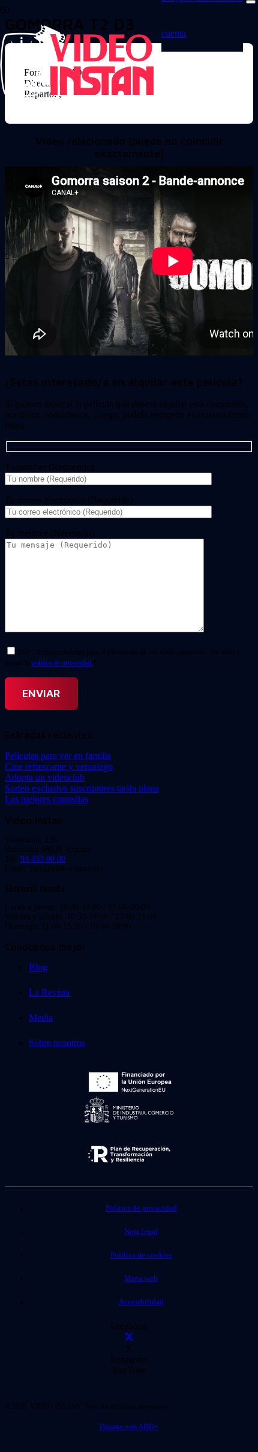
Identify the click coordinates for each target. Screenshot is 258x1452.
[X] (129, 1338)
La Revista (49, 992)
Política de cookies (141, 1255)
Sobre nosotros (57, 1043)
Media (41, 1017)
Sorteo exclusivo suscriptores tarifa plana (82, 788)
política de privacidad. (62, 663)
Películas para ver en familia (58, 756)
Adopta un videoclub (45, 777)
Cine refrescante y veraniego (59, 766)
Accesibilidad (141, 1302)
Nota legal (141, 1231)
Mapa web (141, 1278)
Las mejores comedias (46, 799)
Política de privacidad (141, 1208)
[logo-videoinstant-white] (77, 93)
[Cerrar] (251, 2)
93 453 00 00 (42, 859)
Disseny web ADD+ (129, 1427)
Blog (38, 967)
